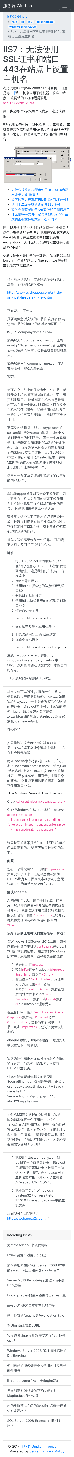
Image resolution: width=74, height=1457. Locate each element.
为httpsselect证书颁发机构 (27, 1245)
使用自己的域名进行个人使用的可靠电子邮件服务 (36, 1368)
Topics (51, 1446)
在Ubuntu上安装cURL (23, 1325)
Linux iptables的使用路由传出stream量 (36, 1295)
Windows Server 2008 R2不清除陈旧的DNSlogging (37, 1352)
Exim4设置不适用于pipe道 (27, 1255)
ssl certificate (45, 21)
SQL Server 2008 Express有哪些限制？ (33, 1423)
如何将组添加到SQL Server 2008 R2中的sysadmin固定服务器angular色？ (36, 1267)
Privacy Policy (53, 1451)
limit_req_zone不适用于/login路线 (32, 1380)
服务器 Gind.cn (17, 5)
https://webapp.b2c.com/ (27, 1218)
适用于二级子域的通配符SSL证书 (35, 204)
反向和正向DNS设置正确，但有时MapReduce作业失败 (32, 1393)
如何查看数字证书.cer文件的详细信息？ (40, 209)
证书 (14, 21)
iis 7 (30, 21)
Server (35, 1451)
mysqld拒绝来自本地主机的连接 (31, 1305)
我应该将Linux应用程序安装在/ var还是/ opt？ (37, 1337)
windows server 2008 (22, 26)
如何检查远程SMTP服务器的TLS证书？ (40, 199)
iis (22, 21)
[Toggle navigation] (65, 6)
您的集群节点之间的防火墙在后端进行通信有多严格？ (36, 1408)
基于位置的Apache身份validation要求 (35, 1315)
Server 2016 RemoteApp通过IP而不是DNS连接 (36, 1282)
